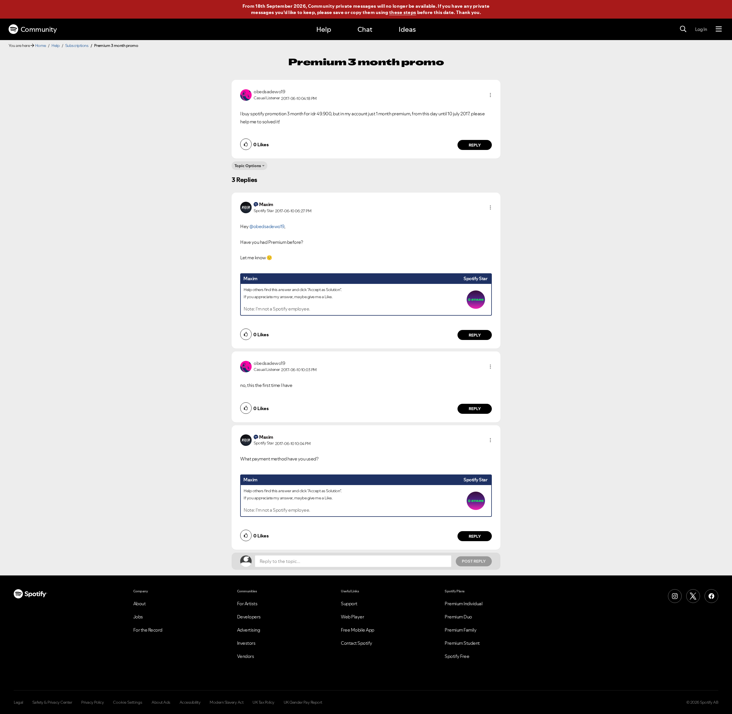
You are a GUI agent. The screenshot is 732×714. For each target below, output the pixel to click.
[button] (490, 95)
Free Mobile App (357, 630)
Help (323, 29)
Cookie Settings (127, 702)
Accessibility (190, 702)
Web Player (352, 617)
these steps (402, 12)
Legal (18, 702)
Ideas (407, 29)
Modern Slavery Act (226, 702)
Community (39, 29)
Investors (246, 643)
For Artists (247, 603)
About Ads (161, 702)
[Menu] (718, 29)
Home (40, 45)
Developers (249, 617)
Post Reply (474, 561)
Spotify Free (457, 656)
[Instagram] (675, 596)
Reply (475, 145)
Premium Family (460, 630)
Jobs (138, 617)
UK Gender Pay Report (303, 702)
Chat (364, 29)
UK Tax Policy (263, 702)
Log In (701, 29)
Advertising (248, 630)
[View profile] (246, 94)
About (139, 603)
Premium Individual (463, 603)
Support (349, 603)
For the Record (147, 630)
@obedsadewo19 (266, 226)
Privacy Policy (92, 702)
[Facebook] (711, 596)
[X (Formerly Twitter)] (693, 596)
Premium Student (462, 643)
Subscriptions (77, 45)
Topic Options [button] (247, 166)
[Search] (683, 29)
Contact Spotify (356, 643)
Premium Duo (458, 617)
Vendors (245, 656)
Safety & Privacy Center (52, 702)
